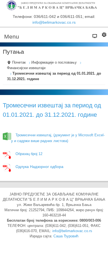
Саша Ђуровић (65, 236)
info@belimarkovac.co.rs (54, 22)
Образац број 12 (29, 154)
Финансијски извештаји (26, 68)
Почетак (19, 62)
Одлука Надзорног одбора (39, 166)
